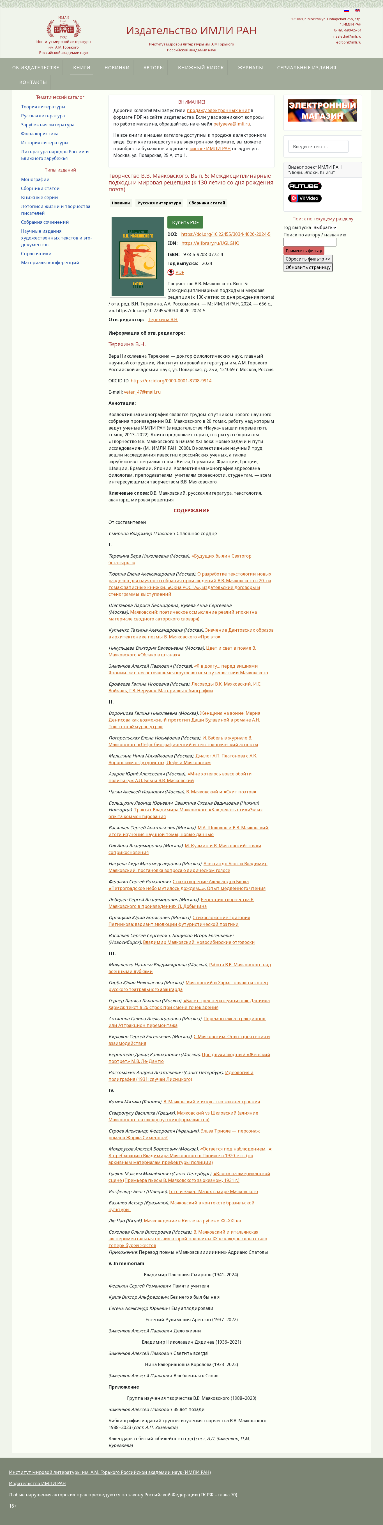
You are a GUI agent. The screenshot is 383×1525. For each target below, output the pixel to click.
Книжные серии (39, 197)
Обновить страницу (308, 267)
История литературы (44, 143)
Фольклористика (39, 134)
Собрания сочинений (45, 222)
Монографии (35, 179)
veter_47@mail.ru (142, 392)
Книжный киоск (201, 68)
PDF (180, 272)
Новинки (117, 68)
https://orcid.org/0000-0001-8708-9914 (171, 381)
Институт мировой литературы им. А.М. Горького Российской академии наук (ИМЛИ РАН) (110, 1472)
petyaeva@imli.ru (231, 124)
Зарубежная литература (47, 125)
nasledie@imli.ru (347, 36)
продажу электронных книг (218, 110)
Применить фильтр (304, 250)
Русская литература (43, 116)
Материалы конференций (50, 262)
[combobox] (318, 146)
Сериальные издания (306, 68)
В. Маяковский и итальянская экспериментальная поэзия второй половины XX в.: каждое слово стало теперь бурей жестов (188, 1238)
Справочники (36, 253)
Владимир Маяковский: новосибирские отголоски (199, 942)
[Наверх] (373, 1515)
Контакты (33, 82)
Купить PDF (185, 222)
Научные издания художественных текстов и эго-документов (56, 238)
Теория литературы (43, 107)
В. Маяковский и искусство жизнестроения (211, 1102)
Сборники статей (40, 188)
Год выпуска (297, 227)
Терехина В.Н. (163, 319)
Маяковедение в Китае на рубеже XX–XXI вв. (193, 1221)
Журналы (250, 68)
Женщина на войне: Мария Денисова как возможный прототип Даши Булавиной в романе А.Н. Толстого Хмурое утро (184, 720)
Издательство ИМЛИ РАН (37, 1483)
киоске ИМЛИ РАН (210, 148)
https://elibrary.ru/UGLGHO (210, 243)
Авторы (154, 68)
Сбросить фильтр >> (308, 259)
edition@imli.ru (348, 42)
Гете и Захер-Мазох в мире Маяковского (213, 1191)
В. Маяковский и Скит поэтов (221, 792)
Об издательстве (35, 68)
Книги (82, 68)
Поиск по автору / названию (314, 235)
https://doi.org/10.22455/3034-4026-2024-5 (226, 234)
